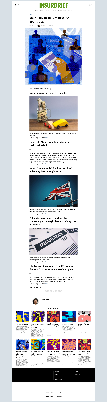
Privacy (57, 371)
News (30, 14)
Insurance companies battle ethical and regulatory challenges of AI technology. (68, 354)
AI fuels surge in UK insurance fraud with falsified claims (83, 324)
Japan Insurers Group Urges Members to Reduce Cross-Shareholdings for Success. (21, 354)
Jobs (76, 371)
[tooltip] (90, 5)
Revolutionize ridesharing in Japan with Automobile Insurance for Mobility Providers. (37, 354)
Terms (56, 374)
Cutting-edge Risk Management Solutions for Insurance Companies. (53, 324)
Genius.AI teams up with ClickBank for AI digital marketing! (84, 353)
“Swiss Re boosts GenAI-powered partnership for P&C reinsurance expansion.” (37, 325)
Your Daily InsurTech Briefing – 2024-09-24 (68, 323)
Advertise (78, 374)
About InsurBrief (59, 379)
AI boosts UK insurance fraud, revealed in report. (22, 323)
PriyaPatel (43, 25)
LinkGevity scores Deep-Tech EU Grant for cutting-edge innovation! (53, 353)
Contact (57, 377)
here (46, 138)
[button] (60, 392)
